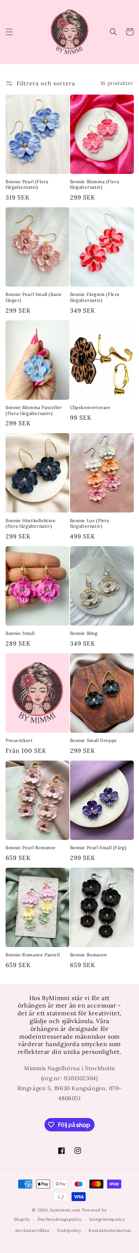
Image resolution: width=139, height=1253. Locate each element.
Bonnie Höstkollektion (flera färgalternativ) (31, 523)
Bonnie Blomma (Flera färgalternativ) (94, 184)
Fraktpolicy (69, 1230)
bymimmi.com (65, 1210)
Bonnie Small (20, 633)
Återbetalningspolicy (59, 1219)
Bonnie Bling (84, 633)
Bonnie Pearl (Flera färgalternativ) (27, 184)
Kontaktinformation (110, 1230)
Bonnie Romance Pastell (33, 954)
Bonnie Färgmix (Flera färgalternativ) (95, 297)
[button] (9, 32)
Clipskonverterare (90, 407)
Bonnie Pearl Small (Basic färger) (34, 297)
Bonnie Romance (88, 954)
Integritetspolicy (107, 1219)
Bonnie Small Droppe (93, 740)
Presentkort (19, 740)
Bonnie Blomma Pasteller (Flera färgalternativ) (34, 410)
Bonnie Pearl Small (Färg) (98, 847)
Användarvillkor (32, 1230)
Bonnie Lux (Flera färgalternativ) (89, 523)
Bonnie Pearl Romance (31, 847)
